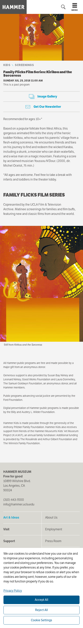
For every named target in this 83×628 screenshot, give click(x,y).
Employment (53, 529)
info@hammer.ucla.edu (18, 504)
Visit (6, 529)
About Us (51, 517)
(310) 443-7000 (13, 500)
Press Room (53, 541)
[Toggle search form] (63, 7)
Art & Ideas (11, 517)
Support (9, 541)
